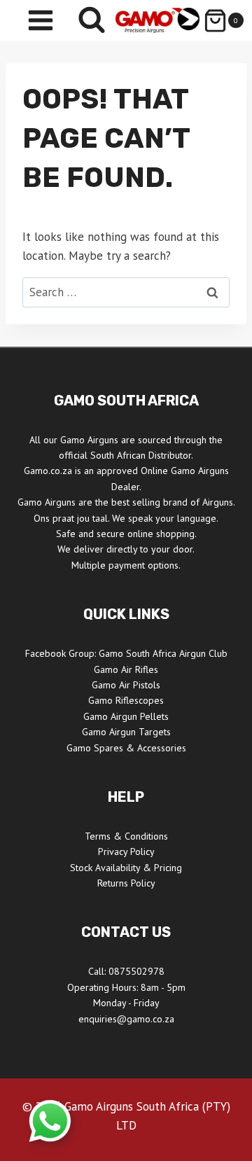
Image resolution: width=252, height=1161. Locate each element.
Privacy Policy (126, 851)
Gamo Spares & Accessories (126, 748)
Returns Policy (126, 883)
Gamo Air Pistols (126, 685)
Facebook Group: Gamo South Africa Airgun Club (126, 653)
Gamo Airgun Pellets (126, 716)
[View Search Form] (91, 20)
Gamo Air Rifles (126, 669)
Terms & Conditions (126, 836)
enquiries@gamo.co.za (126, 1019)
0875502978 (136, 971)
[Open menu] (40, 20)
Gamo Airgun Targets (126, 731)
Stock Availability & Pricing (126, 867)
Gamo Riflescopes (126, 700)
